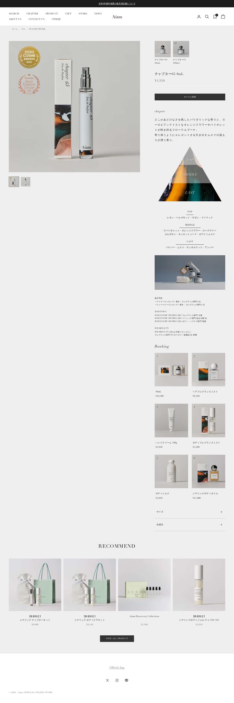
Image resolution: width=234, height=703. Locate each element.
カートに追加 (190, 97)
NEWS (98, 13)
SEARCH (14, 13)
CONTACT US (37, 19)
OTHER (56, 19)
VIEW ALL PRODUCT (117, 639)
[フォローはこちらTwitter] (107, 680)
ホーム (15, 29)
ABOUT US (15, 19)
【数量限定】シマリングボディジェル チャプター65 (199, 618)
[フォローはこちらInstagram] (117, 680)
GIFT (68, 13)
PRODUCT (52, 13)
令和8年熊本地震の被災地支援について (117, 3)
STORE (83, 13)
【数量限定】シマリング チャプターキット (35, 618)
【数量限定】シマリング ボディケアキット (89, 618)
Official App (117, 667)
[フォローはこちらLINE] (126, 680)
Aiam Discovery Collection (144, 616)
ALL (23, 29)
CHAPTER (32, 13)
